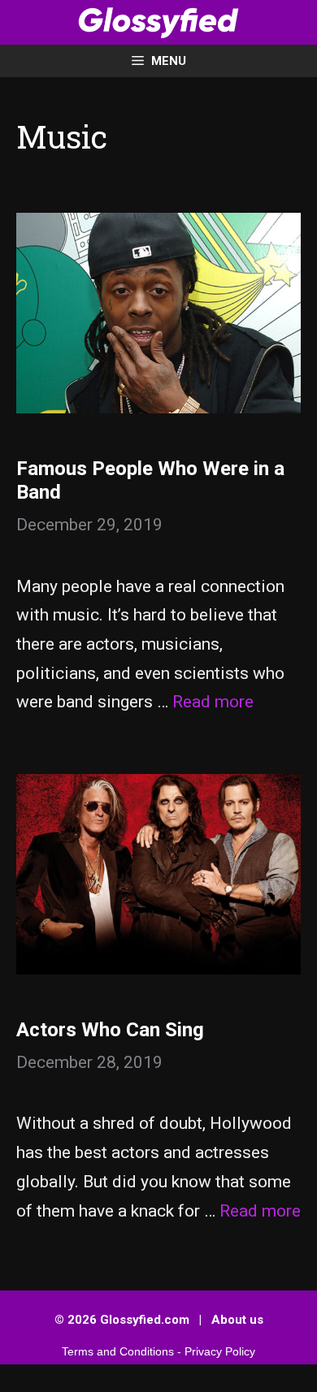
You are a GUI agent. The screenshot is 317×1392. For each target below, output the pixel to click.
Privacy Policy (220, 1351)
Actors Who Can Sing (110, 1029)
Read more (213, 701)
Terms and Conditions (118, 1351)
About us (237, 1319)
